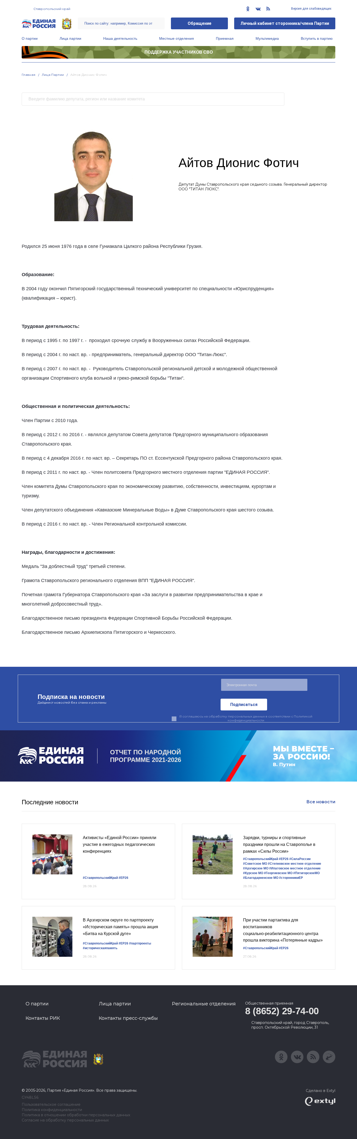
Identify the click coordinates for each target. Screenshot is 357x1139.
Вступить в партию (317, 38)
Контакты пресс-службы (128, 1018)
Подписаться (243, 704)
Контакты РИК (43, 1018)
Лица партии (70, 38)
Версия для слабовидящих (310, 8)
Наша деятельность (120, 38)
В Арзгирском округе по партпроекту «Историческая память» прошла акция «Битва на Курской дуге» (120, 927)
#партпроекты (140, 943)
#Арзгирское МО (255, 868)
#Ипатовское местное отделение (295, 868)
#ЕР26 (123, 878)
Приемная (225, 38)
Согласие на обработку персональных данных (65, 1120)
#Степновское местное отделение (294, 863)
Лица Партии (53, 75)
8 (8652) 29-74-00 (282, 1011)
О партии (30, 38)
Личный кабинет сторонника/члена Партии (284, 23)
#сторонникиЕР (291, 878)
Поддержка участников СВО (179, 52)
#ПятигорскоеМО (306, 873)
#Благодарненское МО (260, 878)
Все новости (320, 801)
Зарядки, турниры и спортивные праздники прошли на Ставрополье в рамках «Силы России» (279, 844)
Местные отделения (176, 38)
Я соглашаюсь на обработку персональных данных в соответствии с (245, 718)
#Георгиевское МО (278, 873)
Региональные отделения (204, 1004)
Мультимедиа (267, 38)
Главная (29, 75)
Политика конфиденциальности (52, 1110)
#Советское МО (255, 863)
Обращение (199, 23)
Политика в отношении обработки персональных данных (76, 1115)
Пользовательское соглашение (51, 1104)
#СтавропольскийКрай (100, 878)
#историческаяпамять (100, 948)
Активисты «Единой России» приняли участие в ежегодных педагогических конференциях (119, 844)
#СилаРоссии (299, 859)
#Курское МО (253, 873)
